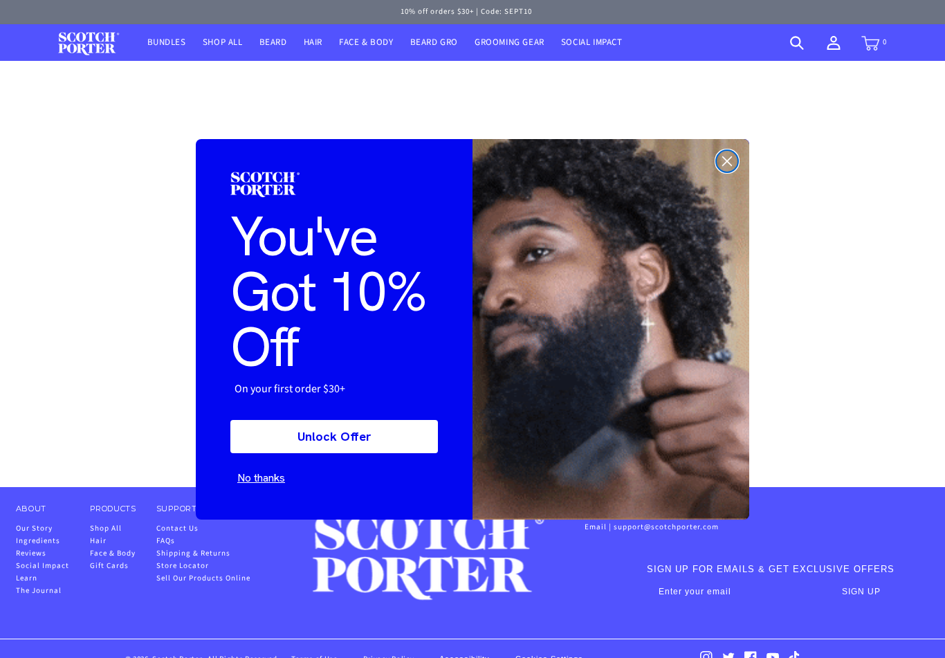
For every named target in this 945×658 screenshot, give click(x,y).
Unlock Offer (334, 436)
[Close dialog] (727, 161)
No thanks (261, 477)
